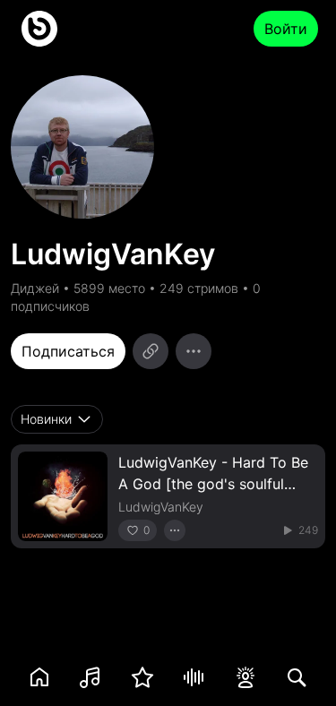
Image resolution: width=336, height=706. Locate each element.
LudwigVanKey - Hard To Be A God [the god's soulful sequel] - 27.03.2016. (213, 483)
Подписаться (68, 351)
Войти (285, 29)
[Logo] (39, 28)
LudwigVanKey (160, 506)
